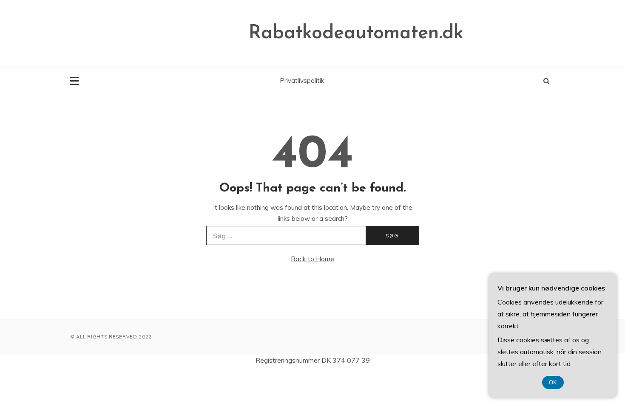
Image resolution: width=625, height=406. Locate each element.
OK (553, 382)
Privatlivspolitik (302, 80)
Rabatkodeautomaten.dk (356, 33)
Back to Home (312, 258)
